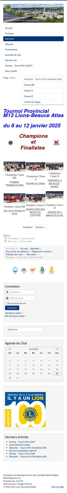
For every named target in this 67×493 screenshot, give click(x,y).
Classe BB (29, 84)
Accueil (8, 27)
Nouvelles (31, 254)
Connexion (12, 307)
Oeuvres (9, 44)
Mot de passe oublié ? (15, 315)
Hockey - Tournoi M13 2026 (22, 453)
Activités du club (13, 54)
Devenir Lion (11, 60)
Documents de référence (17, 251)
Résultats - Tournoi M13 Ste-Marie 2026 (28, 447)
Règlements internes (41, 251)
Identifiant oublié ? (13, 312)
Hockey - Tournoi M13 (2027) (18, 65)
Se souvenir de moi (17, 303)
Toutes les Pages (32, 101)
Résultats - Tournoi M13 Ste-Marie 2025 (43, 79)
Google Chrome (24, 483)
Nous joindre (11, 70)
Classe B (28, 96)
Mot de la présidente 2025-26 (22, 450)
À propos (9, 33)
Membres (9, 38)
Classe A (28, 90)
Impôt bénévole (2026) (19, 444)
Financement (11, 49)
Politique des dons (15, 254)
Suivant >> (40, 227)
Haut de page (57, 486)
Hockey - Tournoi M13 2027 (22, 441)
